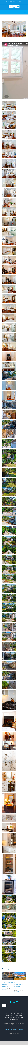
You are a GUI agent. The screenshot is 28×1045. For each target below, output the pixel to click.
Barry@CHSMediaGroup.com (12, 1017)
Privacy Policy (8, 1029)
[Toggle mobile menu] (25, 12)
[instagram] (14, 1002)
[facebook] (11, 1002)
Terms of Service (18, 1029)
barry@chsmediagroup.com (14, 3)
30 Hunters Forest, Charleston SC (6, 985)
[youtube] (17, 1002)
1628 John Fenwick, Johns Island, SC (19, 985)
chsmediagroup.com (14, 1019)
